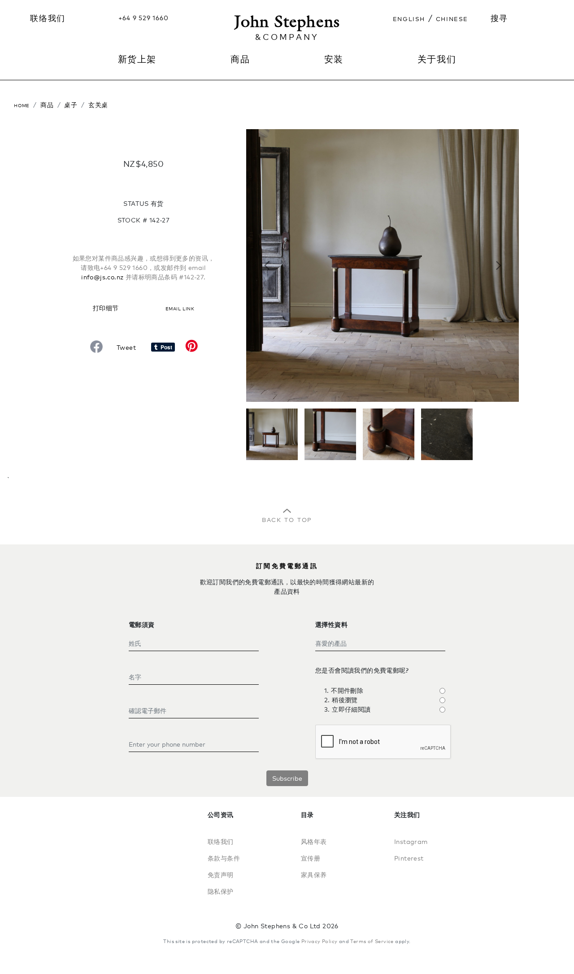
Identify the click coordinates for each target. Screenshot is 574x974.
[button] (266, 265)
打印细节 (106, 308)
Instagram (411, 841)
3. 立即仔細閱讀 (347, 709)
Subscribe (287, 778)
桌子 (71, 105)
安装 (334, 59)
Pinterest (409, 858)
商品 (47, 105)
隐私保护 (221, 891)
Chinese (452, 18)
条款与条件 (224, 858)
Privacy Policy (319, 941)
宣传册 (310, 858)
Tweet (126, 347)
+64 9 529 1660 (143, 18)
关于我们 (436, 59)
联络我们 (47, 18)
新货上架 (137, 59)
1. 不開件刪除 (343, 690)
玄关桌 (98, 105)
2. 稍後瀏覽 (341, 700)
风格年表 (314, 841)
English (409, 18)
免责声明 (221, 874)
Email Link (179, 308)
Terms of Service (371, 941)
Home (22, 105)
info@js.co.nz (102, 277)
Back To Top (287, 519)
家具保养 (314, 874)
